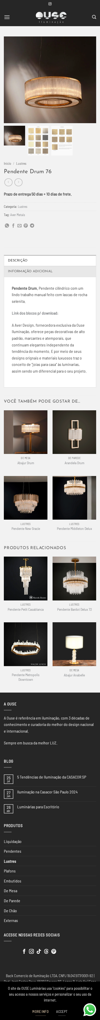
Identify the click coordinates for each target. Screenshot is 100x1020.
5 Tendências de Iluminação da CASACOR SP (51, 776)
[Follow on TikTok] (38, 952)
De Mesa (10, 890)
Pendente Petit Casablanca (26, 609)
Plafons (10, 870)
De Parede (12, 900)
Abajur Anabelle (74, 675)
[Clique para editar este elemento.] (9, 951)
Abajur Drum (25, 463)
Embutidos (12, 880)
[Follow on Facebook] (24, 952)
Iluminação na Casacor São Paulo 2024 (47, 791)
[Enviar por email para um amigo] (19, 226)
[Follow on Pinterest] (53, 952)
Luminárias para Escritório (38, 806)
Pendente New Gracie (26, 528)
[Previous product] (18, 182)
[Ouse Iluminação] (51, 17)
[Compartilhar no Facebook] (13, 226)
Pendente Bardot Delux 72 (74, 609)
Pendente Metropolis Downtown (25, 677)
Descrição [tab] (17, 260)
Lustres (21, 163)
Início (7, 163)
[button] (7, 17)
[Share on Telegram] (32, 226)
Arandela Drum (74, 463)
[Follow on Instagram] (50, 4)
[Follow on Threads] (46, 952)
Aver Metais (17, 215)
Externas (11, 920)
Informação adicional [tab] (30, 271)
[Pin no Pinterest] (26, 226)
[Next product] (8, 182)
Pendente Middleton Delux (74, 528)
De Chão (10, 910)
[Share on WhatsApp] (7, 226)
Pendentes (12, 851)
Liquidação (13, 841)
